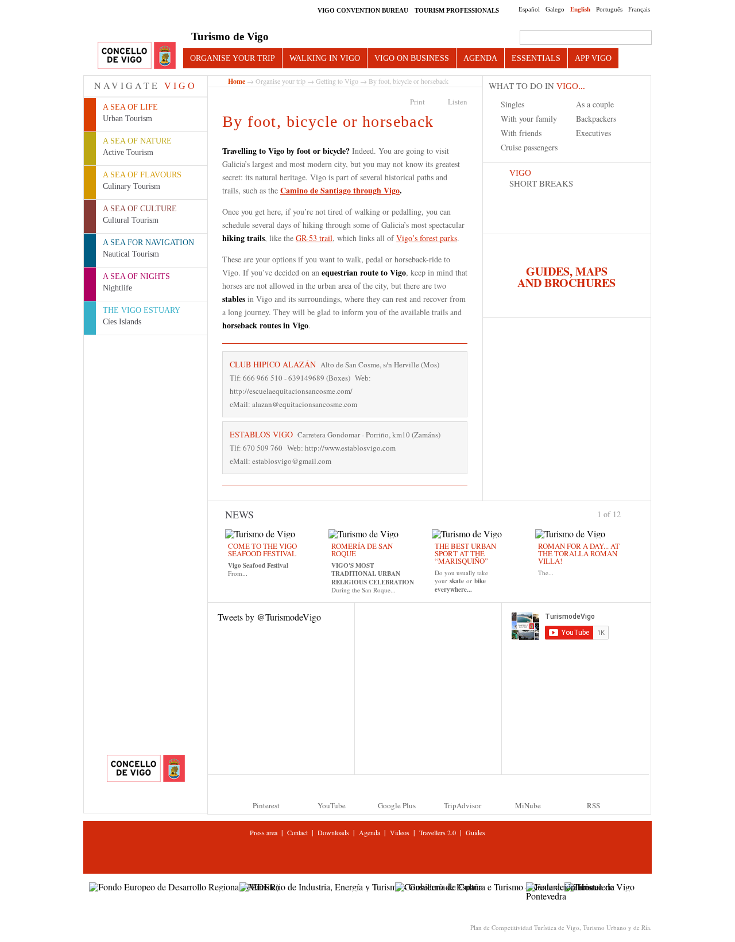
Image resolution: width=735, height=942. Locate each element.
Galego (555, 9)
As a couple (595, 104)
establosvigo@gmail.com (291, 461)
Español (529, 9)
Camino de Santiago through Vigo (340, 190)
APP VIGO (593, 58)
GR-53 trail (314, 237)
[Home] (137, 56)
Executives (593, 132)
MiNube (528, 805)
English (580, 9)
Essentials (536, 58)
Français (639, 9)
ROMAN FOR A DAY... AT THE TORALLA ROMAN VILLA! (579, 553)
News (239, 514)
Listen (457, 101)
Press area (263, 832)
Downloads (333, 832)
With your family (529, 118)
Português (609, 9)
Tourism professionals (457, 10)
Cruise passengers (529, 147)
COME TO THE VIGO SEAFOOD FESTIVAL (262, 550)
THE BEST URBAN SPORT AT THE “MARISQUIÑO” (465, 553)
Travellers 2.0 (437, 832)
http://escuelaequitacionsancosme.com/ (291, 391)
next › (626, 513)
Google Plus (397, 805)
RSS (593, 805)
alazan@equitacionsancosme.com (304, 404)
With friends (521, 132)
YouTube (332, 805)
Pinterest (266, 805)
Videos (399, 832)
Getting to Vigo (337, 81)
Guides (475, 832)
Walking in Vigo (324, 58)
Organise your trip (232, 58)
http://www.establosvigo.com (350, 448)
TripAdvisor (462, 805)
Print (417, 101)
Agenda (480, 58)
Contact (297, 832)
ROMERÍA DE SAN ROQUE (362, 550)
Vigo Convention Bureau (363, 10)
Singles (512, 104)
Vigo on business (411, 58)
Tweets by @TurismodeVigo (269, 617)
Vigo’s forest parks (426, 237)
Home (236, 81)
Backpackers (596, 118)
